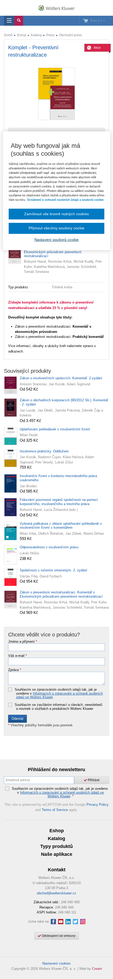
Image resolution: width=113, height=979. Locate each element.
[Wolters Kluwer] (56, 8)
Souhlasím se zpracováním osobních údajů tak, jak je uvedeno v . (59, 693)
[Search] (18, 21)
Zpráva (14, 670)
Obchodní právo (70, 35)
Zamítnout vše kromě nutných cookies (56, 214)
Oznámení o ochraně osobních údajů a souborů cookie (65, 199)
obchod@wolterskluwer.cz (56, 893)
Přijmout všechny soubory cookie (56, 228)
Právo (50, 35)
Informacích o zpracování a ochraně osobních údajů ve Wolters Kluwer (59, 695)
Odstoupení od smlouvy (58, 936)
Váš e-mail (17, 656)
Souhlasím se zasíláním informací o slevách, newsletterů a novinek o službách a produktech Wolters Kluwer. (58, 707)
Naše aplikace (56, 854)
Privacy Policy (97, 805)
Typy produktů (56, 846)
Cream (97, 969)
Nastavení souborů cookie (56, 239)
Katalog (36, 35)
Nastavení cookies (56, 963)
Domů (8, 35)
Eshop (21, 35)
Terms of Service (55, 810)
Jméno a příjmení (22, 641)
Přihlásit (93, 780)
